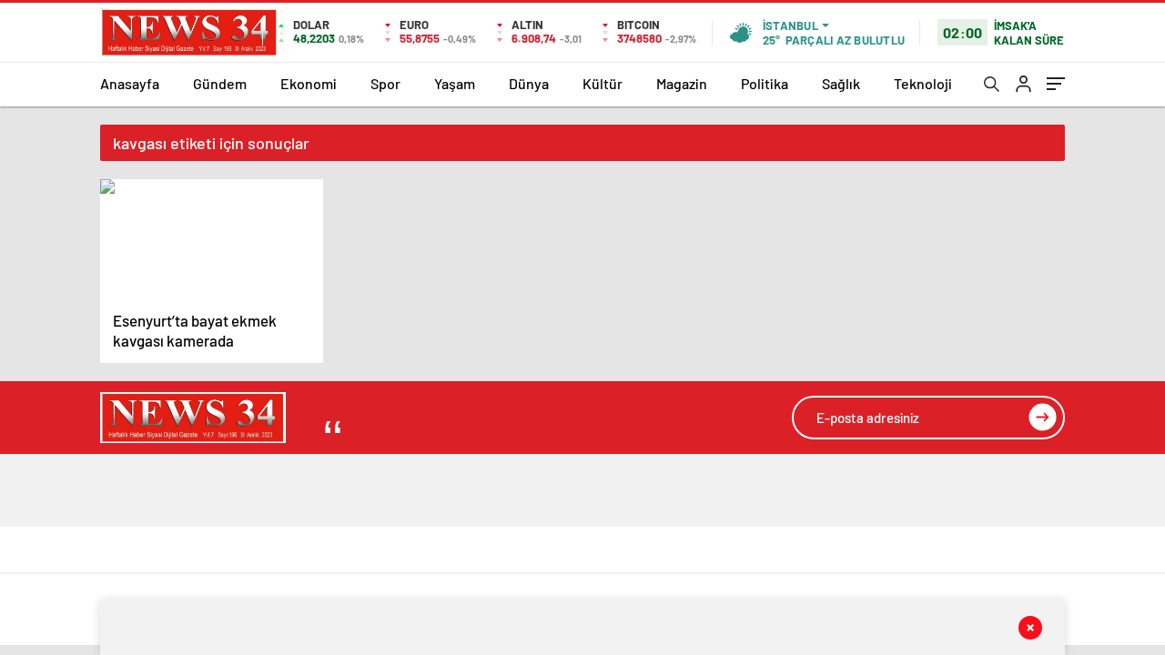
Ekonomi (308, 83)
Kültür (602, 83)
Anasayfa (129, 83)
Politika (764, 83)
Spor (385, 83)
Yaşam (454, 83)
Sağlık (841, 83)
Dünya (529, 83)
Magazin (681, 83)
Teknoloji (923, 83)
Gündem (220, 83)
